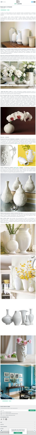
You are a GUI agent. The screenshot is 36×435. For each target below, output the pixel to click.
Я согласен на (8, 415)
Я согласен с (10, 413)
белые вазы (16, 167)
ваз (15, 143)
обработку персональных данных (10, 415)
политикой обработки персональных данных (11, 413)
